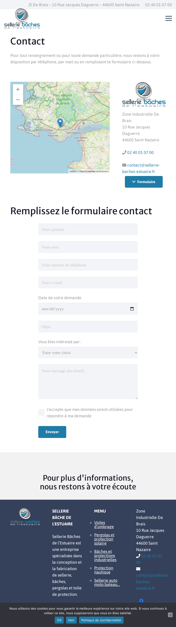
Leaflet (72, 171)
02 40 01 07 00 (140, 152)
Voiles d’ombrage (104, 524)
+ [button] (18, 89)
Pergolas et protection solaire (104, 539)
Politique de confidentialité (101, 620)
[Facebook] (141, 601)
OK (59, 620)
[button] (168, 18)
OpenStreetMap (87, 171)
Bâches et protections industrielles (105, 555)
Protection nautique (103, 570)
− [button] (18, 99)
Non (71, 620)
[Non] (170, 615)
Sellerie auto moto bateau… (107, 582)
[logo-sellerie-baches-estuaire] (22, 18)
